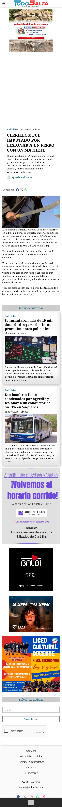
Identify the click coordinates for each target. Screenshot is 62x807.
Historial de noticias (31, 756)
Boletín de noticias (31, 699)
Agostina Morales (21, 177)
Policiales (12, 129)
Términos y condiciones (31, 761)
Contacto (31, 750)
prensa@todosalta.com (31, 787)
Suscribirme (31, 719)
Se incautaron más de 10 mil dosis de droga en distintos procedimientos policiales (29, 324)
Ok (31, 802)
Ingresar (32, 772)
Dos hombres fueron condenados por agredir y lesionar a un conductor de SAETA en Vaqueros (27, 400)
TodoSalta (31, 767)
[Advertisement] (31, 88)
